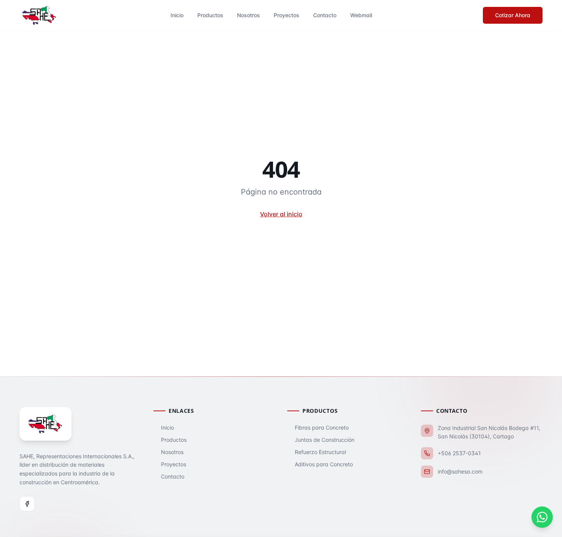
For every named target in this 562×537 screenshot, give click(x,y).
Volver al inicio (281, 214)
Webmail (361, 15)
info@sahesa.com (460, 471)
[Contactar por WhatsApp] (542, 517)
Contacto (324, 15)
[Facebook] (27, 503)
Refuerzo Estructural (320, 452)
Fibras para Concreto (322, 427)
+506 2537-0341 (459, 453)
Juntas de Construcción (324, 439)
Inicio (177, 15)
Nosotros (248, 15)
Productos (210, 15)
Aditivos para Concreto (324, 464)
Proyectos (286, 15)
